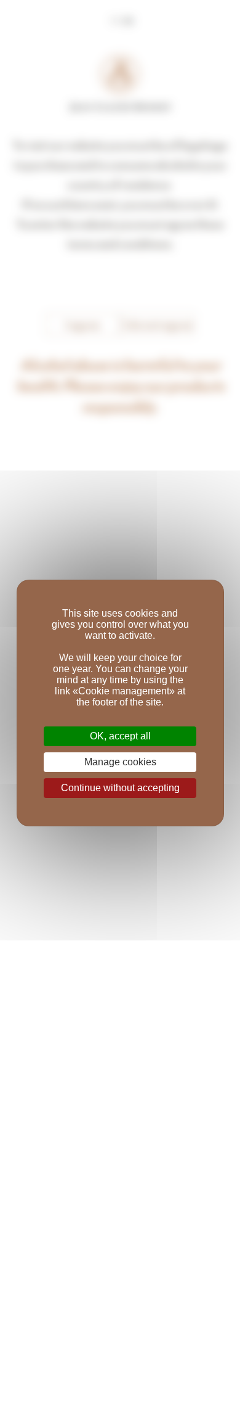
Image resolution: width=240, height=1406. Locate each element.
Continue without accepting (120, 788)
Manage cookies (120, 762)
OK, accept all (120, 736)
